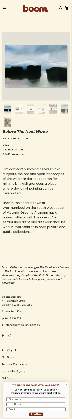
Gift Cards (8, 378)
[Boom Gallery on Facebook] (3, 336)
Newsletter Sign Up (14, 371)
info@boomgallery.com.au (22, 325)
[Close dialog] (66, 384)
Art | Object (9, 350)
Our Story (8, 357)
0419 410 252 (13, 318)
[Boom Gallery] (36, 8)
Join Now (36, 414)
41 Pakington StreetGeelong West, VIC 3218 (17, 303)
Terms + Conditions (14, 364)
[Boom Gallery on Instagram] (9, 336)
